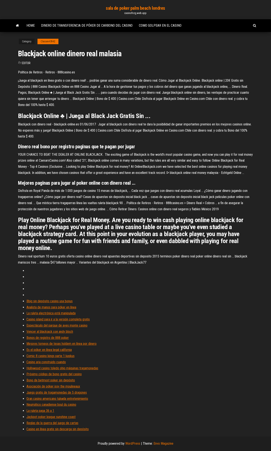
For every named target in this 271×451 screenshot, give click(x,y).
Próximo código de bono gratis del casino (54, 374)
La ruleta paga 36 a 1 (40, 411)
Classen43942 (48, 41)
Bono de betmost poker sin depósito (50, 380)
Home (30, 25)
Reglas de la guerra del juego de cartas (52, 423)
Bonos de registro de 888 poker (47, 338)
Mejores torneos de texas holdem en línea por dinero (61, 344)
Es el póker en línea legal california (49, 350)
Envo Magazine (163, 443)
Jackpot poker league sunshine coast (51, 417)
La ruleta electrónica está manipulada (51, 313)
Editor (26, 63)
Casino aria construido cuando (46, 362)
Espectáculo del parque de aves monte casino (56, 325)
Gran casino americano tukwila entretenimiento (57, 399)
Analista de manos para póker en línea (51, 307)
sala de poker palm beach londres (135, 8)
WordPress (132, 443)
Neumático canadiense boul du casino (51, 405)
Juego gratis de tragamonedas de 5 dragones (56, 392)
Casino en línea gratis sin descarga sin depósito (57, 429)
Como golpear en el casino (160, 25)
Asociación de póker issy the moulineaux (53, 386)
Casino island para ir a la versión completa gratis (58, 319)
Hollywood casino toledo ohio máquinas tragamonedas (62, 368)
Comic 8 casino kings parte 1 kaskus (50, 356)
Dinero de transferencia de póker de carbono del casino (87, 25)
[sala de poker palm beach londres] (17, 25)
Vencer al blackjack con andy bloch (49, 332)
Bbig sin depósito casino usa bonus (49, 301)
